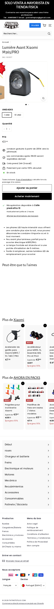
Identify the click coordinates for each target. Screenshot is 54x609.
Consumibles (8, 543)
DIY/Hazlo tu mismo (11, 546)
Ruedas (5, 523)
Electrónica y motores (12, 535)
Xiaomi (19, 320)
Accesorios (7, 539)
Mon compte (33, 545)
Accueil (5, 42)
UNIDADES (7, 109)
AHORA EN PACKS (27, 378)
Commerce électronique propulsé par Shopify (23, 603)
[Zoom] (43, 98)
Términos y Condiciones (38, 538)
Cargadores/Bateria (11, 527)
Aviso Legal (32, 523)
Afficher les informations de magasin (22, 216)
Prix (4, 136)
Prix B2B (35, 25)
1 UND (7, 114)
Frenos (5, 531)
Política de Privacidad (37, 541)
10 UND (18, 114)
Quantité (7, 123)
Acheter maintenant (27, 196)
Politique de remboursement (35, 529)
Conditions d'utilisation (38, 534)
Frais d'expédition (24, 179)
